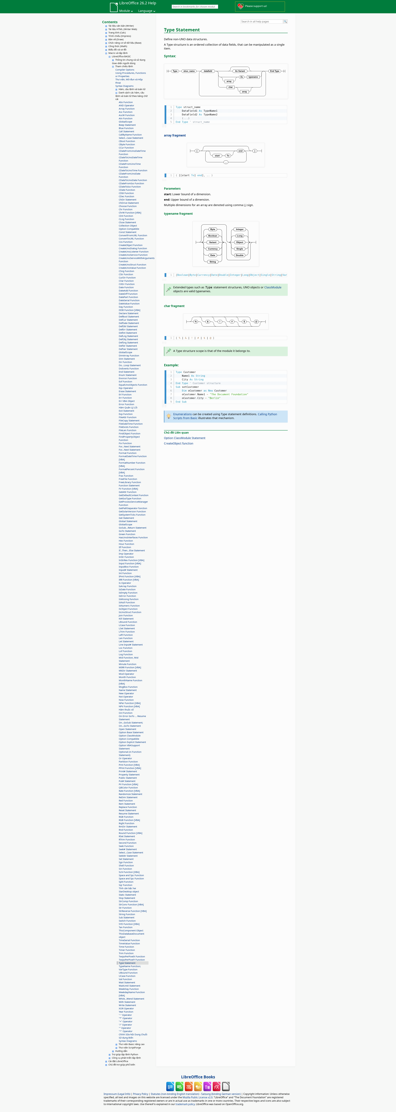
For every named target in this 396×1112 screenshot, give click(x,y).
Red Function (126, 800)
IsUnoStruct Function (130, 612)
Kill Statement (126, 618)
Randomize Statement (130, 794)
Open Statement (127, 729)
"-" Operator (125, 1014)
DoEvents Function (129, 368)
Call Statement (126, 131)
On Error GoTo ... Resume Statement (132, 717)
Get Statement (126, 517)
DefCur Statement (128, 319)
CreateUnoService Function (133, 254)
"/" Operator (125, 1024)
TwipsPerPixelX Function (132, 956)
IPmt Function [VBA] (129, 576)
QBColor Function (128, 787)
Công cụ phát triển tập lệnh (126, 1057)
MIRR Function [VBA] (130, 667)
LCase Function (127, 625)
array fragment (175, 135)
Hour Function (126, 543)
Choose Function (128, 206)
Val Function (125, 979)
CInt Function (126, 215)
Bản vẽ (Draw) (116, 39)
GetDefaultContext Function (133, 495)
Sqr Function (125, 884)
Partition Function (128, 761)
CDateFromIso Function (131, 183)
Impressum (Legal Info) (117, 1094)
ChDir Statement (127, 199)
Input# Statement (128, 569)
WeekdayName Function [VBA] (132, 994)
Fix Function (125, 443)
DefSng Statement (128, 342)
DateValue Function (129, 303)
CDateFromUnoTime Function (130, 165)
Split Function (126, 881)
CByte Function (127, 144)
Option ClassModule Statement (184, 438)
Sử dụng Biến (126, 1037)
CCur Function (126, 147)
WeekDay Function (129, 988)
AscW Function (127, 115)
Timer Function (127, 949)
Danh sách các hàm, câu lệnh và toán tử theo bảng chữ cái (131, 96)
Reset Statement (127, 810)
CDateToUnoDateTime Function (130, 159)
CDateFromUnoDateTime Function (132, 152)
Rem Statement (127, 803)
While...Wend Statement (131, 998)
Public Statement (128, 777)
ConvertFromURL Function (133, 235)
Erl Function (125, 394)
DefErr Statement (128, 329)
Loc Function (125, 647)
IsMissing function (128, 599)
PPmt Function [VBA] (130, 768)
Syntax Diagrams (124, 85)
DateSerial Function (129, 300)
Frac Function (126, 475)
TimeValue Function (129, 943)
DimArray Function (129, 355)
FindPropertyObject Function (129, 438)
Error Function (126, 404)
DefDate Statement (129, 323)
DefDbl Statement (128, 326)
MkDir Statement (128, 670)
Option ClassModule (129, 735)
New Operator (126, 693)
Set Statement (126, 858)
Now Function (126, 699)
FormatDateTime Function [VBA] (133, 458)
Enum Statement (127, 374)
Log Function (126, 654)
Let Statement (126, 641)
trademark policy (185, 1104)
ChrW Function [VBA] (130, 212)
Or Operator (125, 758)
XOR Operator (126, 1008)
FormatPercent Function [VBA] (131, 471)
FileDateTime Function (131, 423)
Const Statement (127, 232)
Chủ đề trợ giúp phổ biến (121, 1064)
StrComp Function (128, 901)
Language (145, 11)
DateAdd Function (128, 290)
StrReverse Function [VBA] (133, 910)
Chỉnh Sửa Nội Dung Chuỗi (133, 1034)
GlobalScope (125, 121)
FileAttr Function (127, 417)
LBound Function (128, 621)
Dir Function (125, 361)
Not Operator (126, 696)
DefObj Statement (128, 339)
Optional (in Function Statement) (130, 753)
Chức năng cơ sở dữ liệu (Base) (124, 42)
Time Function (126, 946)
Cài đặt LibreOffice (118, 1061)
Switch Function (127, 920)
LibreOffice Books (198, 1076)
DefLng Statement (128, 336)
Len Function (126, 638)
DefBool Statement (129, 316)
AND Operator (126, 105)
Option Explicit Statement (132, 742)
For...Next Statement (129, 446)
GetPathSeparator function (133, 508)
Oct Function (125, 712)
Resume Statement (129, 813)
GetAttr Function (127, 491)
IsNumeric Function (129, 605)
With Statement (127, 1001)
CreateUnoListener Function (133, 251)
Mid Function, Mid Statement (128, 659)
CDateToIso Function (130, 186)
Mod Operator (126, 673)
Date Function (126, 287)
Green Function (127, 534)
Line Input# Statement (131, 644)
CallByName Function (130, 134)
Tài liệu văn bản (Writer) (121, 25)
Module (124, 11)
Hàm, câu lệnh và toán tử (132, 89)
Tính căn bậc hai (127, 888)
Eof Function (125, 381)
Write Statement (127, 1005)
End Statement (126, 371)
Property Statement (129, 774)
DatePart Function (128, 297)
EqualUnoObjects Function (133, 384)
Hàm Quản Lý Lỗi (128, 407)
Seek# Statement (128, 849)
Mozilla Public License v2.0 (198, 1097)
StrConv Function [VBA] (131, 904)
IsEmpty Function (128, 592)
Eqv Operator (126, 387)
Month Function (127, 677)
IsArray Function (127, 586)
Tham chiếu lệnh (124, 66)
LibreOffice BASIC (121, 56)
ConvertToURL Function (131, 238)
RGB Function (126, 816)
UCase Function (127, 975)
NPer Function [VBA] (130, 703)
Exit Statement (126, 410)
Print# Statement (128, 771)
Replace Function (128, 807)
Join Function (126, 615)
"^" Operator (125, 1031)
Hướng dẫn (121, 1050)
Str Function (125, 907)
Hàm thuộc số (126, 709)
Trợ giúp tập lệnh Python (125, 1054)
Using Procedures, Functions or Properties (130, 74)
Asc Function (125, 111)
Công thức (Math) (117, 46)
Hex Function (126, 540)
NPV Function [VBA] (129, 706)
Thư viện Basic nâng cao (131, 1044)
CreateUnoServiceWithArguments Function (133, 259)
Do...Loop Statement (130, 365)
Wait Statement (127, 982)
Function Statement (129, 485)
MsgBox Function (128, 686)
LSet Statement (127, 628)
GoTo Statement (127, 530)
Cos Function (126, 241)
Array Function (127, 108)
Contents (110, 21)
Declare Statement (128, 313)
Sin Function (125, 868)
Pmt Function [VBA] (129, 764)
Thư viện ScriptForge (130, 1047)
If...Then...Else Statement (132, 550)
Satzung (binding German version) (221, 1094)
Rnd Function (126, 829)
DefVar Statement (128, 349)
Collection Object (128, 225)
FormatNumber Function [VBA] (132, 464)
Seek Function (126, 845)
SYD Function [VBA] (129, 923)
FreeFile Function (128, 478)
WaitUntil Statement (129, 985)
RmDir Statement (128, 826)
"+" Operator (125, 1021)
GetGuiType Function (130, 498)
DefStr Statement (128, 345)
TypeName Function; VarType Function (130, 968)
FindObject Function (129, 433)
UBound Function (128, 972)
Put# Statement (127, 781)
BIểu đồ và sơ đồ (117, 49)
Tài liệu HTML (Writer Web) (122, 29)
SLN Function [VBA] (129, 871)
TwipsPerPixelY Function (132, 959)
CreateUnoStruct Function (132, 264)
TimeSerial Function (129, 940)
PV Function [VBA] (128, 784)
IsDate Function (127, 589)
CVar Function (126, 280)
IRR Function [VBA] (129, 579)
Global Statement (128, 521)
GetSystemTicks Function (132, 514)
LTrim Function (127, 631)
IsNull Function (127, 602)
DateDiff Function (128, 293)
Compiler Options (124, 69)
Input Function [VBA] (130, 563)
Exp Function (126, 413)
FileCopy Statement (129, 420)
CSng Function (126, 271)
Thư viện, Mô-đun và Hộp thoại (129, 81)
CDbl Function (126, 193)
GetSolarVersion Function (132, 511)
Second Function (127, 842)
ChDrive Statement (129, 202)
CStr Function (126, 274)
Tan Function (125, 927)
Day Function (126, 306)
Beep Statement (127, 124)
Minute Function (127, 664)
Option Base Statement (131, 732)
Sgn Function (126, 862)
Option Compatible (129, 228)
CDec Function (126, 196)
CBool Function (127, 141)
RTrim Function (127, 839)
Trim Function (126, 953)
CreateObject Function (130, 245)
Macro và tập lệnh (118, 52)
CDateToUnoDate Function (133, 180)
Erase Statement (127, 391)
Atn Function (125, 118)
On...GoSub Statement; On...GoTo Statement (131, 724)
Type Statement (127, 962)
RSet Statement (127, 836)
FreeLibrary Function (130, 482)
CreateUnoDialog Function (133, 248)
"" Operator (125, 1027)
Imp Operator (126, 553)
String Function (127, 914)
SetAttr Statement (128, 855)
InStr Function (126, 556)
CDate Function (127, 189)
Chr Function (125, 209)
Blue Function (126, 128)
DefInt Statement (128, 332)
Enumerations (182, 414)
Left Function (126, 634)
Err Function (125, 397)
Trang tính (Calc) (117, 32)
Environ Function (128, 378)
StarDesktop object (129, 891)
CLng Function (126, 219)
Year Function (126, 1011)
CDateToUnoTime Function (133, 170)
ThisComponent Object (131, 930)
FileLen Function (127, 430)
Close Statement (127, 222)
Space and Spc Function (131, 875)
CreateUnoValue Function (132, 267)
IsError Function (127, 595)
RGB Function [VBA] (129, 820)
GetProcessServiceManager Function (133, 503)
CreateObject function (178, 443)
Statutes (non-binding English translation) (175, 1094)
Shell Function (126, 865)
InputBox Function (129, 566)
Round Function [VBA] (130, 833)
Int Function (125, 573)
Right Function (126, 823)
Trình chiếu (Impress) (119, 35)
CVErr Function (127, 284)
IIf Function (125, 547)
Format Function (127, 452)
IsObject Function (128, 608)
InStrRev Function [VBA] (131, 560)
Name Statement (128, 690)
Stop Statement (127, 897)
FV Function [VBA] (128, 488)
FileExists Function (128, 426)
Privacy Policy (140, 1094)
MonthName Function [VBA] (130, 682)
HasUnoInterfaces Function (133, 537)
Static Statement (127, 894)
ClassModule (272, 287)
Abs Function (126, 102)
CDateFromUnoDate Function (129, 175)
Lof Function (125, 651)
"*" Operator (125, 1018)
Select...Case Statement (131, 137)
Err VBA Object (127, 400)
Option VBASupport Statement (129, 747)
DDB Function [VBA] (129, 310)
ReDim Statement (128, 797)
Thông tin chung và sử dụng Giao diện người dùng (128, 61)
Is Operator (125, 582)
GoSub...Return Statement (132, 527)
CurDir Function (127, 277)
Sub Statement (126, 917)
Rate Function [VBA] (129, 790)
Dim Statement (127, 358)
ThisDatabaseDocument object (131, 935)
